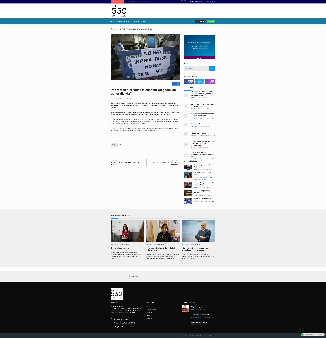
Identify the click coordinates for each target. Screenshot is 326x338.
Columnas (136, 21)
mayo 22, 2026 (124, 244)
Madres (128, 21)
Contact (211, 335)
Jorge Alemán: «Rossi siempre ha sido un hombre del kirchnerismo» (202, 143)
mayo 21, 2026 (159, 244)
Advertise (192, 335)
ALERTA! (122, 29)
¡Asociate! (211, 21)
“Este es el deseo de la (202, 199)
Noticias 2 (194, 118)
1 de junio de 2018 (207, 317)
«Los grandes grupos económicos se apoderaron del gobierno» (202, 154)
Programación (120, 21)
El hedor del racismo (198, 133)
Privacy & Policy (202, 335)
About (185, 335)
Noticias (143, 21)
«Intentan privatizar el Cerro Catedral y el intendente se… (162, 249)
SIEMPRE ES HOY (195, 98)
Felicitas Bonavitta (126, 145)
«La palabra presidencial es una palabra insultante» (140, 1)
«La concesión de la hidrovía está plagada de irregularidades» (195, 249)
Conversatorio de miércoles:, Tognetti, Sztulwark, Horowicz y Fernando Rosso (203, 93)
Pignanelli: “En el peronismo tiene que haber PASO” (126, 163)
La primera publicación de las (200, 315)
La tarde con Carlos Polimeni (203, 177)
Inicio (112, 21)
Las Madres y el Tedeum (199, 322)
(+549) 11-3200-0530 (121, 319)
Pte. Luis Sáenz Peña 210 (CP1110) (125, 323)
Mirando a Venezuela (198, 124)
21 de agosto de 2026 (206, 169)
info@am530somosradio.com (124, 327)
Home (115, 29)
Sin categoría (195, 317)
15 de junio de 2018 (203, 325)
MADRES (193, 309)
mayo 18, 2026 (195, 244)
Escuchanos (200, 21)
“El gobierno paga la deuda (200, 307)
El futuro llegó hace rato (120, 248)
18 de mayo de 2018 (204, 309)
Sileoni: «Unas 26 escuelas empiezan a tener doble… (166, 163)
